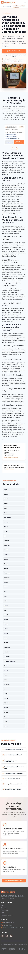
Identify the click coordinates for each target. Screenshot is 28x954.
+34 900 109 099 (7, 925)
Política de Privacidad (12, 948)
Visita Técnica (10, 469)
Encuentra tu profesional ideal (13, 880)
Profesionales (7, 6)
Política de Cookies (3, 948)
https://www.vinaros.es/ (11, 457)
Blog (2, 912)
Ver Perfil (10, 142)
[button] (16, 148)
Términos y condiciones (22, 948)
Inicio (2, 905)
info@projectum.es (8, 922)
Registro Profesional (7, 915)
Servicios (3, 908)
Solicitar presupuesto (19, 142)
